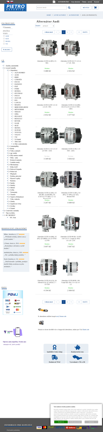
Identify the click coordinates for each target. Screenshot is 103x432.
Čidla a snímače (15, 150)
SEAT (17, 125)
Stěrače (12, 187)
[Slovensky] (11, 2)
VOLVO (17, 134)
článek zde (85, 329)
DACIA (17, 81)
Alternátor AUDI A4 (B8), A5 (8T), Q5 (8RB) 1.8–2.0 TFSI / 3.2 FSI (47, 238)
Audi (7, 36)
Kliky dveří (14, 166)
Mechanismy (14, 164)
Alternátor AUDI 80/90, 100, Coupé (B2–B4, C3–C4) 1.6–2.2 (70, 282)
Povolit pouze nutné (75, 421)
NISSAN (18, 111)
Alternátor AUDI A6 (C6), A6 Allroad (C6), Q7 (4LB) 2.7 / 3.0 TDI (47, 282)
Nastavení (91, 421)
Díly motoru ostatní (16, 155)
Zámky (12, 201)
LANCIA (18, 102)
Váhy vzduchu (15, 198)
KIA (16, 99)
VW (6, 44)
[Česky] (7, 2)
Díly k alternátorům (21, 143)
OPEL (17, 113)
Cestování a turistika (12, 210)
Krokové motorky (16, 159)
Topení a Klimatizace (17, 196)
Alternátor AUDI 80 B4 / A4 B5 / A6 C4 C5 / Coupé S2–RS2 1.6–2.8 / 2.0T (70, 238)
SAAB (17, 123)
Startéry (12, 185)
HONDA (18, 90)
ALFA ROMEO (20, 72)
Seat (7, 39)
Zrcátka (12, 205)
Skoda (8, 41)
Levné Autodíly (11, 67)
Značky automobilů (12, 65)
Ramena (12, 180)
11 (79, 32)
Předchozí (49, 32)
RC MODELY (10, 215)
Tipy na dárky (10, 212)
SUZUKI (18, 129)
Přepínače (13, 173)
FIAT (16, 86)
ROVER (17, 120)
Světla (12, 189)
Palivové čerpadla (16, 169)
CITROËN (18, 79)
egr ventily (13, 152)
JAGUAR (18, 97)
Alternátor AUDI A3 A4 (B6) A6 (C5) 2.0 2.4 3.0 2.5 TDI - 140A (70, 107)
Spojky (12, 182)
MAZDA (18, 104)
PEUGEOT (18, 116)
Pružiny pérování (15, 175)
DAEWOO (18, 83)
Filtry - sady (14, 157)
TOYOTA (18, 132)
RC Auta (13, 217)
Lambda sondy (15, 162)
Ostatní (12, 208)
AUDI (17, 74)
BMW (17, 77)
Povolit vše (61, 421)
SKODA (17, 127)
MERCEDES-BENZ (21, 106)
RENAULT (18, 118)
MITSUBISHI (19, 109)
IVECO (17, 95)
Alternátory (14, 70)
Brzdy (12, 148)
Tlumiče (12, 194)
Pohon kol (13, 171)
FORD (17, 88)
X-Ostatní (18, 139)
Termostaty (13, 191)
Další (85, 32)
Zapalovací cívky (15, 203)
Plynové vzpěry (15, 178)
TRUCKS (18, 141)
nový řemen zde (61, 316)
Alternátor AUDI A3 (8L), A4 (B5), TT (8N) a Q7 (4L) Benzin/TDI (70, 194)
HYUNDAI (18, 93)
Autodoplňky (14, 145)
